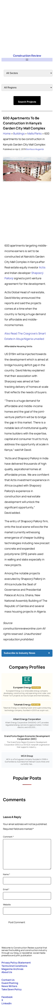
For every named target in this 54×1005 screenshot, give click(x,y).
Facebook (7, 997)
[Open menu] (27, 59)
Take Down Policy (11, 989)
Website (7, 904)
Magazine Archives (12, 969)
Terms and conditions (14, 966)
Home (7, 133)
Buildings (19, 133)
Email (6, 889)
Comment (8, 836)
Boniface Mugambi (35, 149)
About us (7, 972)
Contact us (8, 979)
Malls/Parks (34, 133)
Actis (42, 267)
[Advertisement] (27, 27)
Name (6, 874)
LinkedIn (7, 1003)
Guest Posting (10, 983)
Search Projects (27, 102)
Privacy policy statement (16, 962)
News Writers (9, 986)
